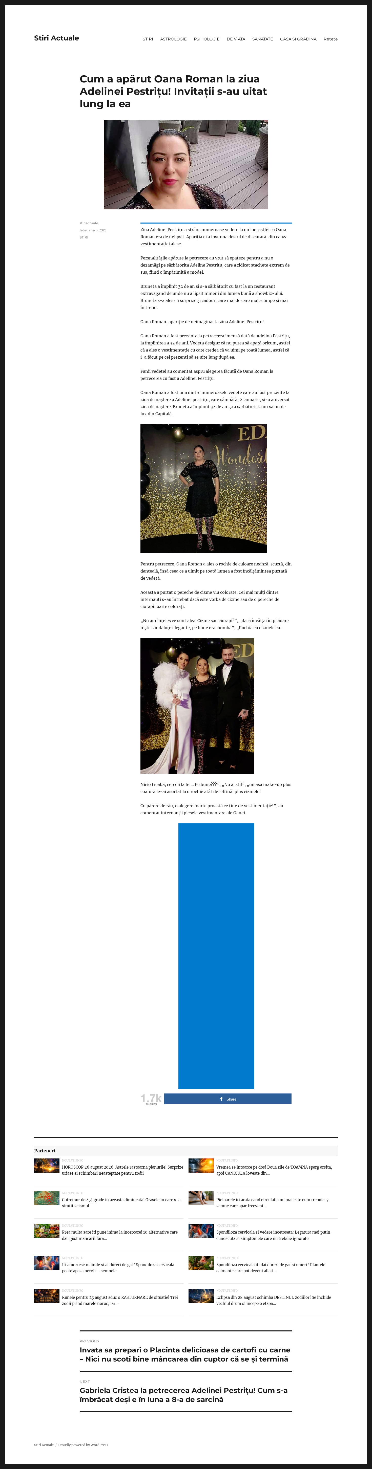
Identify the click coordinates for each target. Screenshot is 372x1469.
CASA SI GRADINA (298, 39)
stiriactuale (89, 223)
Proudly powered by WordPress (83, 1445)
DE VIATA (236, 39)
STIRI (148, 39)
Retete (331, 39)
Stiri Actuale (56, 38)
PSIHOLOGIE (207, 39)
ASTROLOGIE (173, 39)
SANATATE (262, 39)
